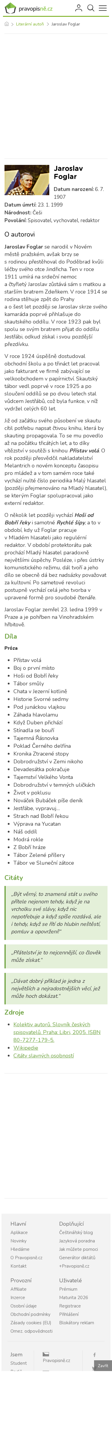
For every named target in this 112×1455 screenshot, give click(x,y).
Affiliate (18, 1289)
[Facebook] (96, 1354)
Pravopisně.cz (56, 1361)
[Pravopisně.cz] (30, 8)
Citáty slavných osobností (43, 1055)
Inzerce (17, 1298)
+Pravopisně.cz (74, 1266)
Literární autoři (30, 24)
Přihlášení (79, 8)
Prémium (68, 1289)
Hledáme (20, 1249)
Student (18, 1363)
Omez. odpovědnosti (31, 1331)
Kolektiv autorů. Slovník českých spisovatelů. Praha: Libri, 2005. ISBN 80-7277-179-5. (57, 1032)
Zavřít (103, 1366)
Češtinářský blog (76, 1233)
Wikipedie (25, 1047)
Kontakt (18, 1266)
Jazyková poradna (77, 1241)
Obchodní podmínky (30, 1314)
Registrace (70, 1306)
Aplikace (19, 1233)
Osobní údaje (23, 1306)
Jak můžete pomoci (78, 1249)
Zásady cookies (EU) (30, 1323)
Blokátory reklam (76, 1323)
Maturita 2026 (73, 1298)
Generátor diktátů (77, 1258)
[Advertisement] (56, 96)
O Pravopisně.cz (26, 1258)
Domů (6, 24)
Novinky (18, 1241)
